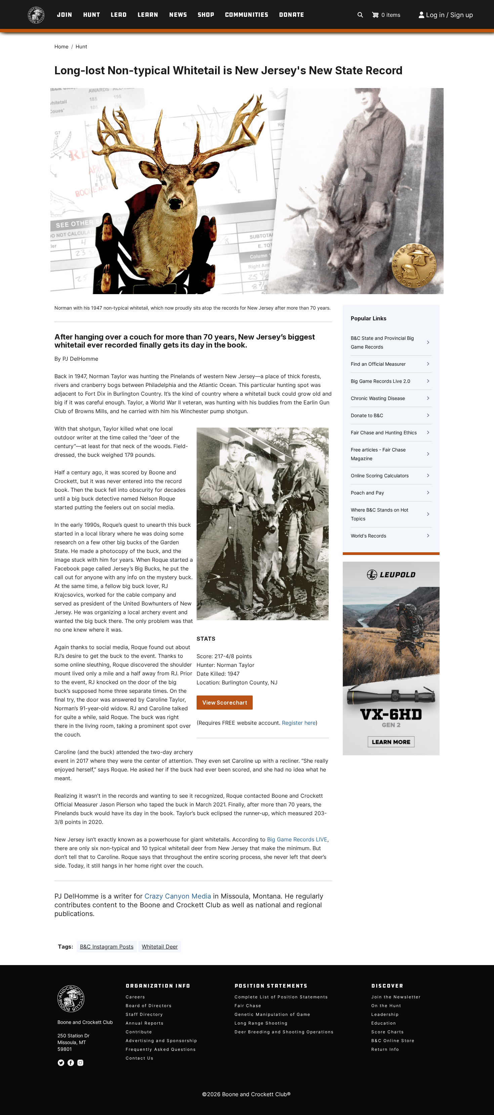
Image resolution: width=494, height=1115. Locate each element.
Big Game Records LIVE (297, 839)
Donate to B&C (367, 415)
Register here (299, 722)
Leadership (385, 1014)
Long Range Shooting (261, 1023)
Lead (119, 15)
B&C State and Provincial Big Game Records (382, 342)
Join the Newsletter (396, 996)
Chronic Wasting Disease (378, 398)
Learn (147, 15)
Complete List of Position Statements (281, 996)
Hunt (91, 15)
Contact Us (140, 1058)
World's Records (368, 536)
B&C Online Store (393, 1040)
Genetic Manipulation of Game (273, 1014)
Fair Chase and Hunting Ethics (384, 432)
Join (64, 15)
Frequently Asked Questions (161, 1049)
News (178, 15)
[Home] (27, 12)
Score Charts (387, 1031)
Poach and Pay (367, 492)
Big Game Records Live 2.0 (380, 381)
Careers (135, 996)
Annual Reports (145, 1023)
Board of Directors (149, 1005)
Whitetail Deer (160, 946)
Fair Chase (248, 1005)
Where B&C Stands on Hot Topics (379, 514)
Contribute (139, 1031)
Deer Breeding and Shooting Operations (284, 1031)
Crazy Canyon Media (178, 896)
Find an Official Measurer (378, 364)
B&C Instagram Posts (106, 946)
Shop (206, 15)
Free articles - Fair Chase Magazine (378, 454)
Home (61, 47)
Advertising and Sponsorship (161, 1040)
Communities (246, 15)
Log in (435, 15)
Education (383, 1023)
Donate (291, 15)
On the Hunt (386, 1005)
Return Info (385, 1049)
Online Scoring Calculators (380, 475)
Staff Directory (144, 1014)
